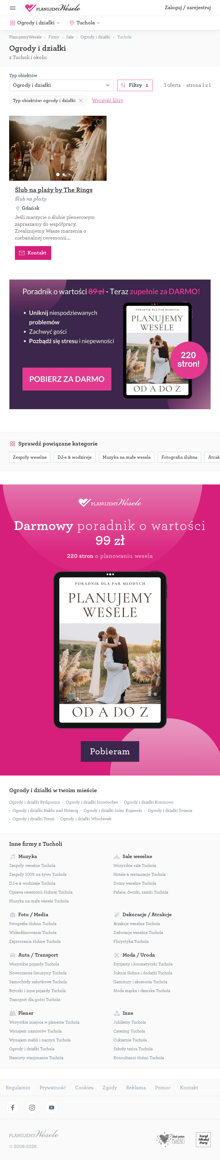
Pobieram (110, 751)
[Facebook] (12, 1107)
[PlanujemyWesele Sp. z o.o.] (33, 1134)
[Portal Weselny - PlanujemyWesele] (52, 8)
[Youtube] (51, 1107)
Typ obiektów (23, 75)
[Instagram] (32, 1107)
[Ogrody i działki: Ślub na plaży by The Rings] (58, 148)
